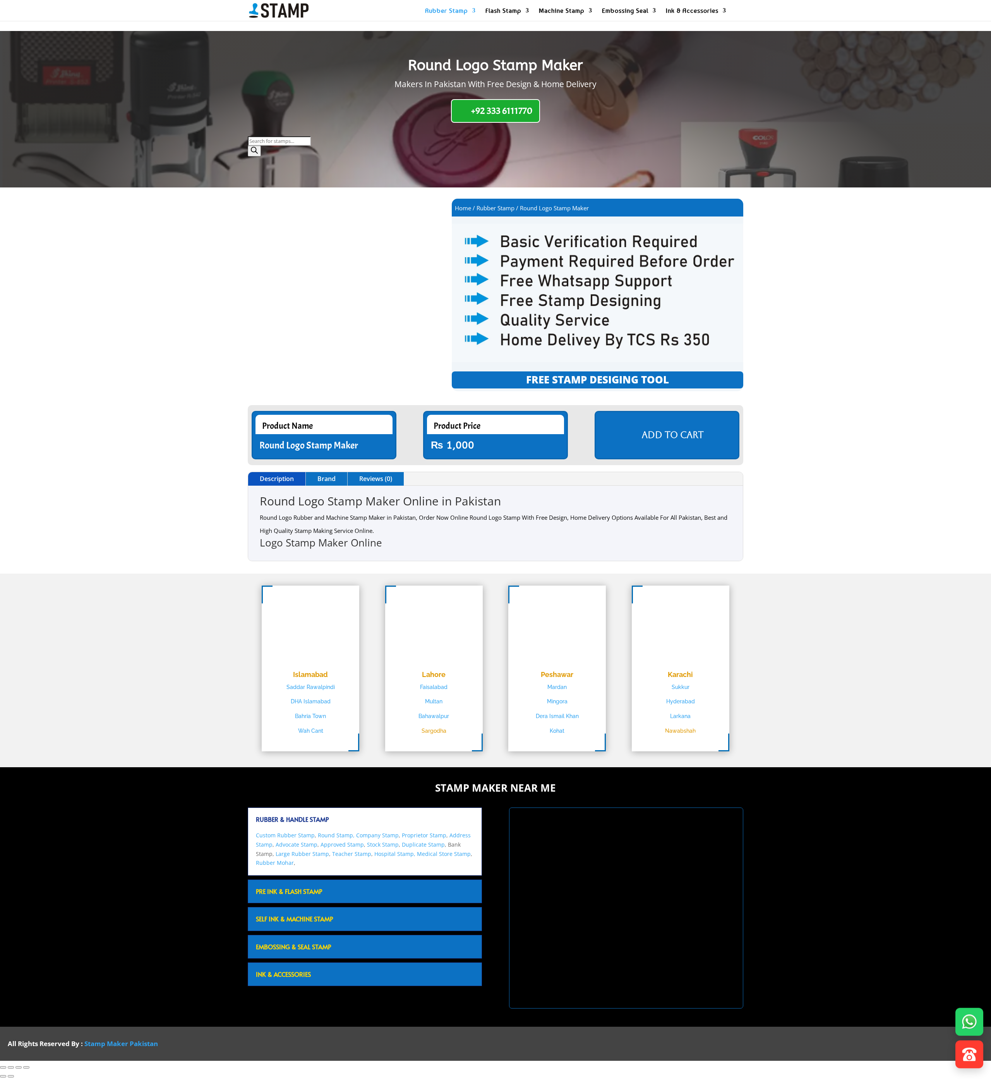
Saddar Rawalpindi (310, 687)
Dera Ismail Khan (557, 716)
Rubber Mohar (275, 862)
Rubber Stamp (446, 11)
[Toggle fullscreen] (11, 1067)
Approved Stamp (342, 844)
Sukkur (680, 687)
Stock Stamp (383, 844)
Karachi (680, 674)
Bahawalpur (433, 716)
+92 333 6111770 (501, 111)
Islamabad (310, 674)
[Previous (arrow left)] (3, 1076)
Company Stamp (377, 835)
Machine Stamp (562, 11)
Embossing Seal (625, 11)
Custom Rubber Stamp (285, 835)
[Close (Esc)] (26, 1067)
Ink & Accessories (692, 11)
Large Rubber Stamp (302, 853)
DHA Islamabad (311, 701)
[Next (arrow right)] (11, 1076)
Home (463, 208)
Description (277, 478)
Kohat (557, 731)
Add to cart (673, 435)
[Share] (18, 1067)
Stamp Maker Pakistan (121, 1043)
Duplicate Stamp (423, 844)
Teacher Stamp (351, 853)
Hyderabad (680, 701)
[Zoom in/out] (3, 1067)
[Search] (254, 151)
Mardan (557, 687)
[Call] (969, 1055)
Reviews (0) (375, 478)
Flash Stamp (503, 11)
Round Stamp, (336, 835)
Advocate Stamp (296, 844)
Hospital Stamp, (395, 853)
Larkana (680, 716)
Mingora (557, 701)
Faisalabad (433, 687)
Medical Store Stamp (444, 853)
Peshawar (557, 674)
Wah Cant (310, 731)
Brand (326, 478)
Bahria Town (310, 716)
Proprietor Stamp (424, 835)
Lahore (434, 674)
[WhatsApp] (969, 1023)
